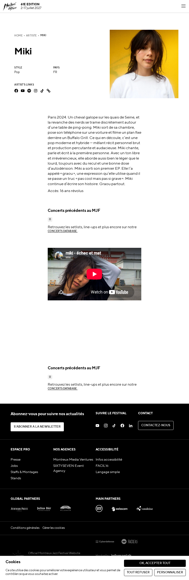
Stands (16, 478)
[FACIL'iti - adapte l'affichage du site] (129, 542)
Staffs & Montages (24, 472)
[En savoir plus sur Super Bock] (99, 507)
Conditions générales (25, 528)
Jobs (14, 466)
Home (18, 36)
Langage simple (108, 472)
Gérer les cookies (53, 528)
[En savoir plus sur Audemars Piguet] (19, 507)
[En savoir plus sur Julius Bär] (44, 507)
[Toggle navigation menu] (183, 6)
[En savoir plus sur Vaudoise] (145, 507)
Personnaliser (170, 572)
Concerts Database (62, 231)
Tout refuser (138, 572)
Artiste (31, 36)
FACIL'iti (102, 466)
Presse (16, 459)
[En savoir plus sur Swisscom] (119, 507)
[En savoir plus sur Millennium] (65, 507)
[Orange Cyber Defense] (105, 542)
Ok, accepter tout (154, 563)
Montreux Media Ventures (73, 459)
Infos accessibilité (109, 459)
